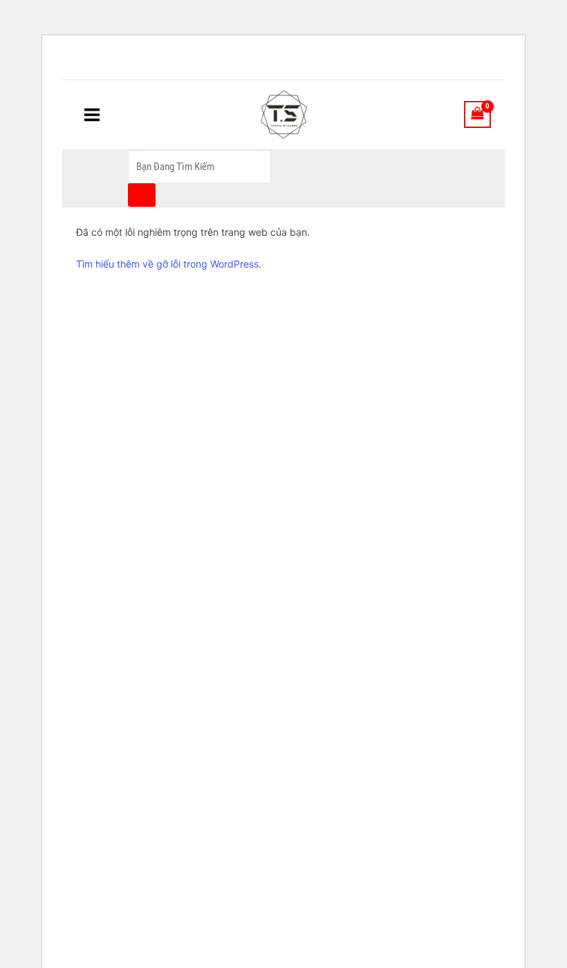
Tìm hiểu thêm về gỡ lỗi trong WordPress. (168, 264)
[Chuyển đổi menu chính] (92, 114)
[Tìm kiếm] (142, 195)
